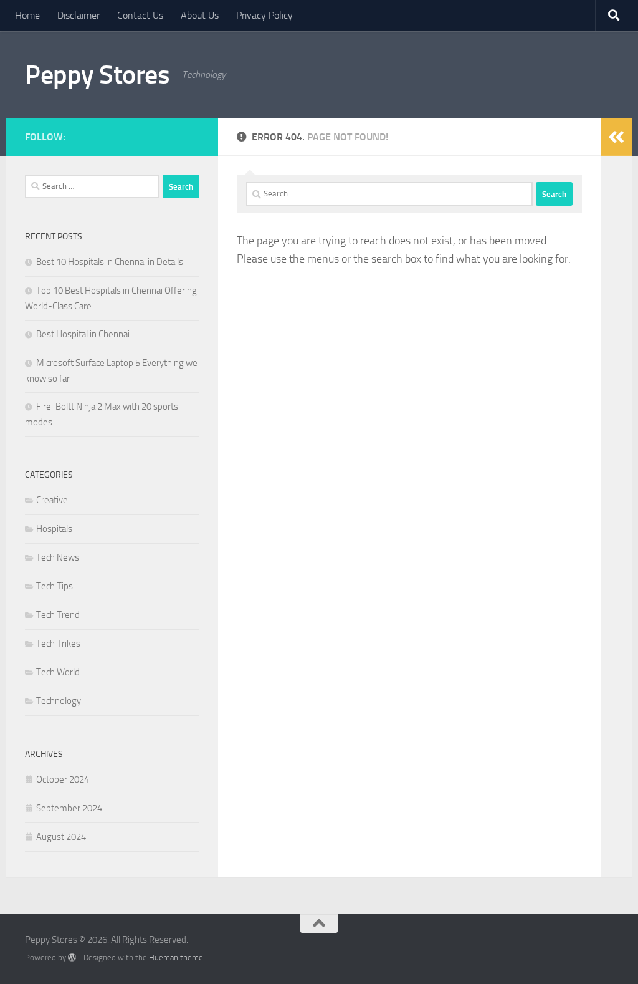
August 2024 (61, 836)
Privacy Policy (264, 15)
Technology (58, 701)
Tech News (57, 557)
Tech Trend (58, 614)
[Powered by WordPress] (72, 957)
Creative (52, 500)
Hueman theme (176, 957)
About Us (200, 15)
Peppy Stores (97, 74)
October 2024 (62, 779)
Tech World (58, 672)
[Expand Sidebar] (616, 137)
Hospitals (54, 528)
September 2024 (69, 808)
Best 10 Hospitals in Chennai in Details (109, 262)
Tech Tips (54, 586)
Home (27, 15)
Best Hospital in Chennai (83, 334)
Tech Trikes (58, 643)
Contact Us (140, 15)
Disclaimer (78, 15)
